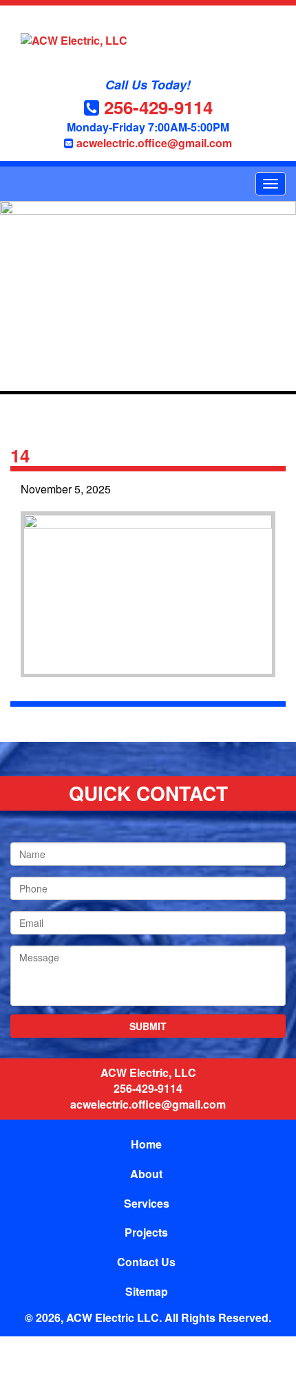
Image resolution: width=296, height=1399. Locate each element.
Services (146, 1203)
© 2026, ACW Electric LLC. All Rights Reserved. (148, 1317)
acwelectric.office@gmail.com (154, 143)
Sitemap (146, 1291)
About (146, 1174)
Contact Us (146, 1262)
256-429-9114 (158, 107)
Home (146, 1144)
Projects (146, 1232)
